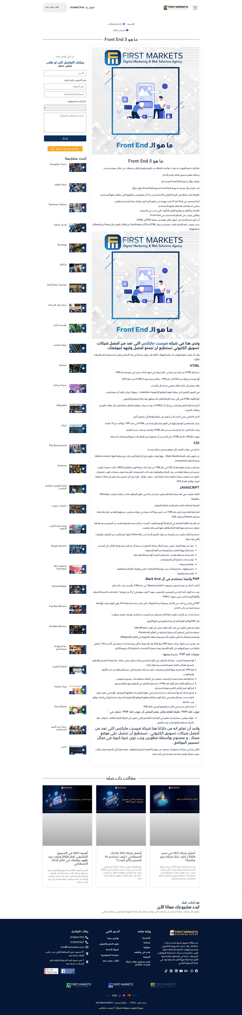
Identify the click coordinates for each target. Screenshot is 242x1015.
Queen (63, 365)
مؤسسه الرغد (60, 325)
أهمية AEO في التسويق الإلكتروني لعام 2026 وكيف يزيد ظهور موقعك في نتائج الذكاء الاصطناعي (68, 858)
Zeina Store (60, 385)
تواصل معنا (113, 938)
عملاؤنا (147, 947)
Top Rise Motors (58, 606)
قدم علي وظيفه (142, 952)
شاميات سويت (59, 506)
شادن (64, 747)
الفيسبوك (156, 754)
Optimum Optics (57, 204)
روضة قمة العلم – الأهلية (58, 527)
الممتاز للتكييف (59, 666)
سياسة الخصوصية (110, 955)
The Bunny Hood (58, 445)
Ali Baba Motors (58, 626)
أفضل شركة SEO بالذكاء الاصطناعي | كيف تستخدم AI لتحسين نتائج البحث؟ (123, 856)
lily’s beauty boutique (60, 567)
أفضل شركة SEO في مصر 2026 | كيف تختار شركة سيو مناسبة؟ (177, 856)
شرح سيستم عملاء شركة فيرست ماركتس (138, 963)
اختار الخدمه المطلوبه (77, 101)
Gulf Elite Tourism (57, 285)
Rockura (62, 465)
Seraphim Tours (58, 164)
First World (60, 707)
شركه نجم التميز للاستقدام (59, 728)
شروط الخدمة (112, 949)
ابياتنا (64, 425)
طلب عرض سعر (52, 7)
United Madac (59, 586)
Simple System (59, 546)
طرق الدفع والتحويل (109, 944)
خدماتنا (147, 942)
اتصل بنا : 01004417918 (82, 7)
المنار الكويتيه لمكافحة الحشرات (56, 487)
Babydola (62, 405)
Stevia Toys (60, 687)
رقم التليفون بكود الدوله (75, 80)
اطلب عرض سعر (111, 961)
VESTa (63, 265)
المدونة (146, 957)
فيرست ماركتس (154, 343)
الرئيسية (146, 938)
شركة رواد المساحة (57, 305)
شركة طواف (60, 184)
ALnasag (62, 245)
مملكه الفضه (60, 345)
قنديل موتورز (60, 224)
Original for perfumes (60, 648)
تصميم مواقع (119, 30)
